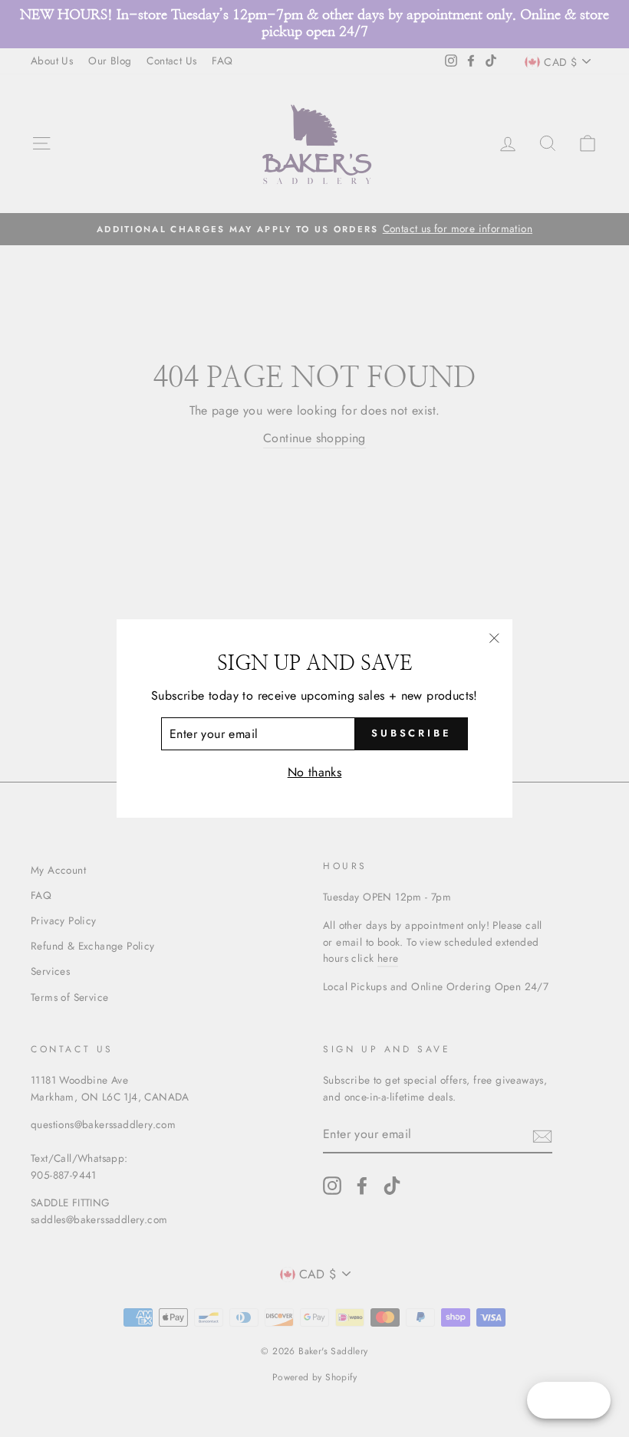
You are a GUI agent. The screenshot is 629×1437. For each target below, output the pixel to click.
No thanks (315, 772)
